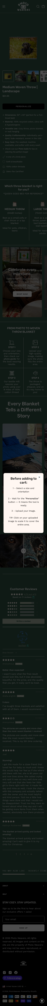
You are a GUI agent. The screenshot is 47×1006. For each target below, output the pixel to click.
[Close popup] (39, 477)
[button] (41, 1000)
